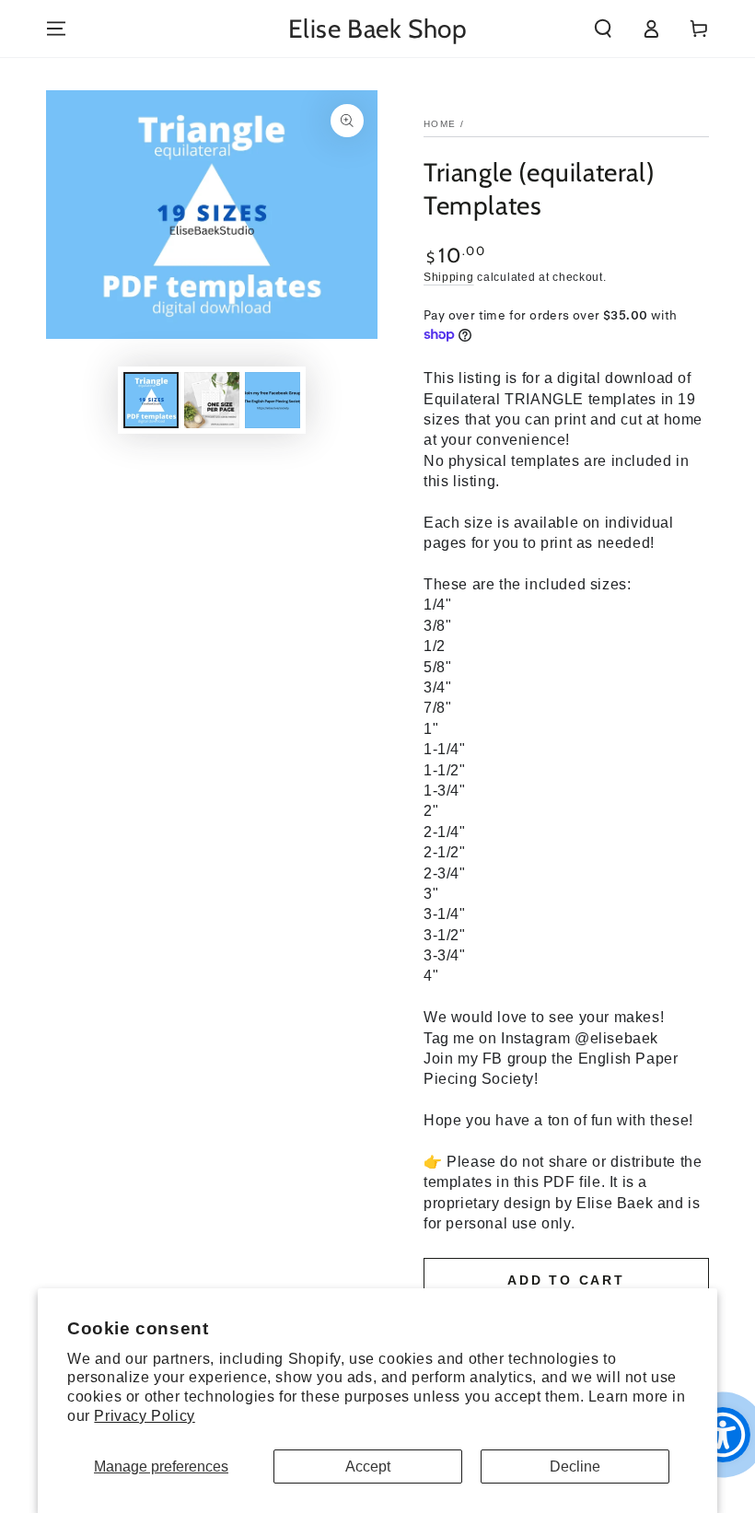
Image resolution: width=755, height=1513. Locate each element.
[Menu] (56, 28)
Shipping (449, 277)
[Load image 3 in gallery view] (272, 400)
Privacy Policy (144, 1416)
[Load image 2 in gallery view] (211, 400)
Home (440, 124)
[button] (603, 28)
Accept (367, 1466)
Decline (575, 1466)
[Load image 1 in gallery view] (151, 400)
